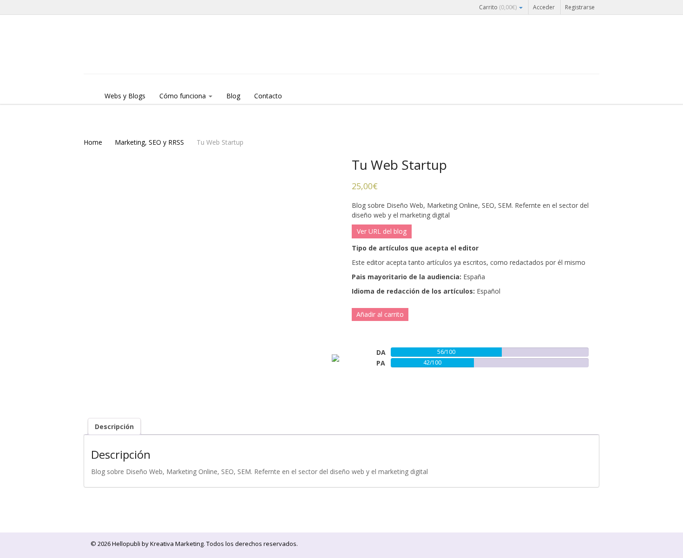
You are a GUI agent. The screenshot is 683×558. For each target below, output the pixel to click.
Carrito (498, 7)
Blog (233, 95)
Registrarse (580, 7)
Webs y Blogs (125, 95)
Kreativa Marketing (177, 543)
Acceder (544, 7)
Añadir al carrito (380, 314)
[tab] (114, 426)
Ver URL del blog (382, 231)
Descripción (114, 426)
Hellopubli (153, 57)
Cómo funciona (183, 95)
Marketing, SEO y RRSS (149, 142)
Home (93, 142)
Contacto (268, 95)
